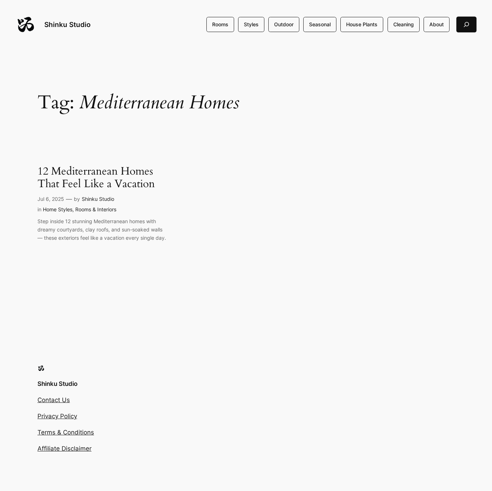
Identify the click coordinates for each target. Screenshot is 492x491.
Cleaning (403, 24)
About (436, 24)
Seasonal (320, 24)
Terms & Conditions (65, 432)
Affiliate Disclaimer (64, 448)
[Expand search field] (466, 24)
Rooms (220, 24)
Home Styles (57, 209)
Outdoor (284, 24)
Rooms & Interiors (95, 209)
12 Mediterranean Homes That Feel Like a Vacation (96, 178)
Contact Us (53, 400)
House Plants (361, 24)
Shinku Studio (67, 24)
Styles (251, 24)
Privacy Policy (57, 416)
